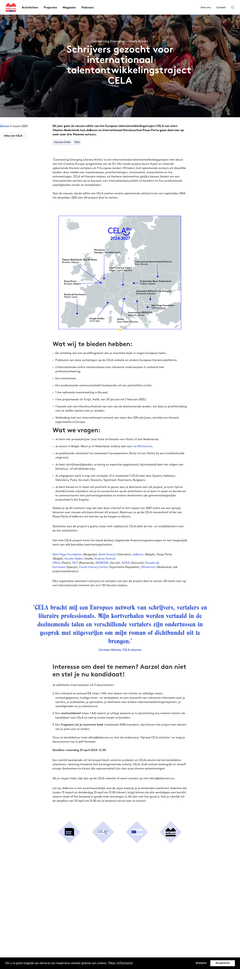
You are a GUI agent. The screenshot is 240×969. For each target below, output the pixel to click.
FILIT (75, 563)
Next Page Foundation (67, 554)
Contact (221, 7)
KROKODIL (102, 563)
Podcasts (88, 7)
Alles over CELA (13, 136)
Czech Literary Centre (93, 567)
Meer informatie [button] (120, 963)
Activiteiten (30, 7)
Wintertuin (148, 567)
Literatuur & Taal (62, 142)
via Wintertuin (142, 446)
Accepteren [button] (223, 963)
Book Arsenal (107, 554)
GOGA (126, 563)
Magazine (69, 7)
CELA (77, 142)
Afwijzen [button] (201, 963)
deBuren (138, 554)
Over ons (205, 7)
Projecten (50, 7)
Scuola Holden (73, 558)
